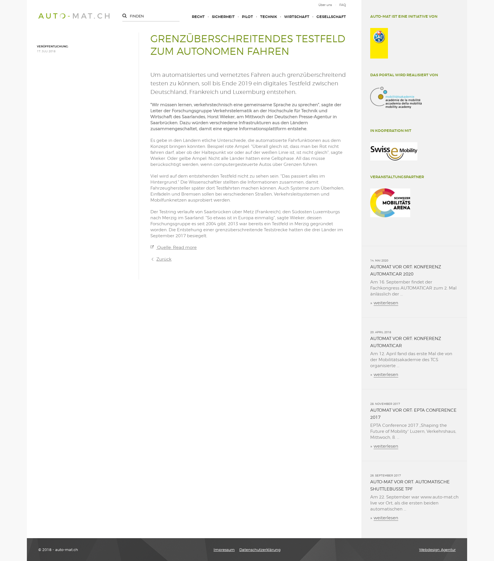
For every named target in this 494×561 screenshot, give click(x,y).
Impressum (224, 549)
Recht (198, 17)
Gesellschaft (331, 17)
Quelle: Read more (176, 247)
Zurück (164, 259)
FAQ (342, 5)
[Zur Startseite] (73, 16)
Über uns (325, 5)
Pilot (247, 17)
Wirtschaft (296, 17)
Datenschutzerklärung (259, 549)
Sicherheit (223, 17)
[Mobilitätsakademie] (396, 98)
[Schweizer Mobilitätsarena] (390, 202)
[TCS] (379, 43)
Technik (268, 17)
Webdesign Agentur (437, 549)
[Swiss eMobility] (393, 151)
